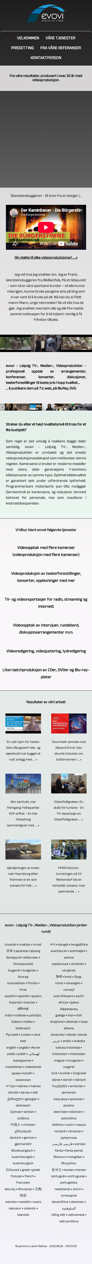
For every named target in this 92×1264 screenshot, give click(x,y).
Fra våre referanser (60, 48)
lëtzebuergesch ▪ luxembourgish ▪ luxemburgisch (23, 1157)
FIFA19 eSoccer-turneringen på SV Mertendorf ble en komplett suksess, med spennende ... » (69, 880)
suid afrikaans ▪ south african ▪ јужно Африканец (69, 1003)
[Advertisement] (46, 139)
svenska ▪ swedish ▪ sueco (23, 1202)
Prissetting (22, 48)
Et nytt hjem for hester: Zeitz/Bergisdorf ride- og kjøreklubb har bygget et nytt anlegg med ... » (23, 751)
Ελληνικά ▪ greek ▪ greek (23, 1170)
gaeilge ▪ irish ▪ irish (68, 1016)
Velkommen (28, 38)
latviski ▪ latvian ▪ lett (23, 1093)
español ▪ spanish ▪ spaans (23, 996)
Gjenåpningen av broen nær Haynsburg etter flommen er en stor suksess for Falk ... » (23, 877)
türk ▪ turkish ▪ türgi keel (68, 1074)
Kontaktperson (46, 58)
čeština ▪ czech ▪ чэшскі (69, 1125)
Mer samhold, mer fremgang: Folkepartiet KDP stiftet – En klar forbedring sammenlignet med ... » (23, 814)
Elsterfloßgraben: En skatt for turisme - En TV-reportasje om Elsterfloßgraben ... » (69, 811)
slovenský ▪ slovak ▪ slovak (69, 1035)
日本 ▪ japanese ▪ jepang (23, 951)
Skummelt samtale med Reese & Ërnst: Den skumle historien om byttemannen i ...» (69, 751)
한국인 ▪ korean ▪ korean (69, 1170)
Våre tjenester (60, 38)
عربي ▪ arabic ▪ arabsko (69, 1041)
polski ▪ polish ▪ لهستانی (23, 1054)
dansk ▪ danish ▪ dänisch (69, 1080)
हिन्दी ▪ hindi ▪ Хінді (68, 977)
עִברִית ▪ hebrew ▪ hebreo (23, 1087)
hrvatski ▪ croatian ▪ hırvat (23, 945)
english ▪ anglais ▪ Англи (23, 1048)
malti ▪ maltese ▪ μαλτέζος (23, 1016)
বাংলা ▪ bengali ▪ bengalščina (69, 945)
